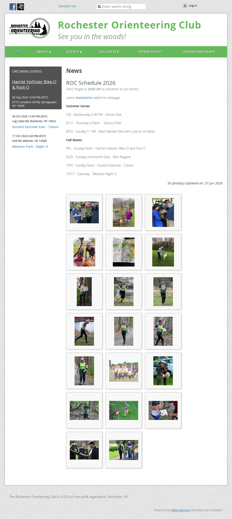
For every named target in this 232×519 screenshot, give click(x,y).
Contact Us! (67, 6)
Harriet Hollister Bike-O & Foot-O (34, 84)
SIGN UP (94, 89)
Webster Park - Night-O (30, 146)
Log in (193, 5)
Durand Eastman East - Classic (35, 127)
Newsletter (84, 97)
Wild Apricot (180, 510)
